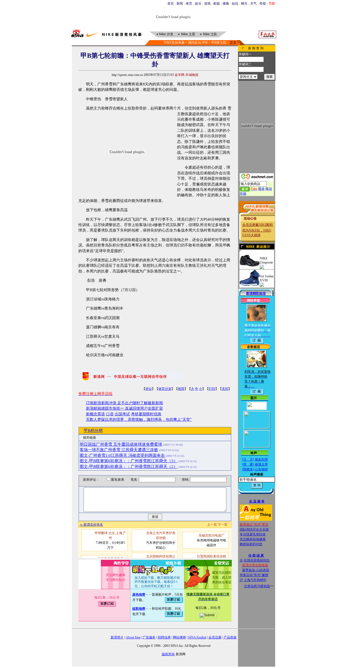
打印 (212, 389)
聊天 (244, 3)
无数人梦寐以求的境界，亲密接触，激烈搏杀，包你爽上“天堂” (139, 420)
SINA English (197, 637)
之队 (210, 34)
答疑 (262, 3)
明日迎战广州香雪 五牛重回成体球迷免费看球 (121, 444)
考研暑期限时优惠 (146, 414)
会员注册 (214, 637)
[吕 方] (248, 459)
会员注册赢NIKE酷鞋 (257, 225)
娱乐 (198, 3)
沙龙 (166, 34)
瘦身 (261, 189)
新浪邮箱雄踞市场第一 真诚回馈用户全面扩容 (124, 408)
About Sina (133, 637)
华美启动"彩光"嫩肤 (254, 575)
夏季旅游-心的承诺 (255, 570)
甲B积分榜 (93, 430)
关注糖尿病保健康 (253, 539)
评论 (148, 389)
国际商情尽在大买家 (254, 529)
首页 (170, 3)
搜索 (226, 3)
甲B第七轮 (218, 42)
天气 (253, 3)
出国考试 (122, 414)
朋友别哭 (261, 459)
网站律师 (179, 637)
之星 (188, 34)
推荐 (181, 389)
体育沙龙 (164, 389)
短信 (235, 3)
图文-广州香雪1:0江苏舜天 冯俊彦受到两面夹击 (122, 455)
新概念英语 (95, 414)
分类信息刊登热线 (257, 586)
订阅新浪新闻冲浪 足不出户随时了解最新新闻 (124, 403)
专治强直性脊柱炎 (253, 534)
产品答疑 (230, 637)
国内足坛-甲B (198, 42)
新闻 (179, 3)
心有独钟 (261, 469)
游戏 (207, 3)
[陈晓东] (248, 469)
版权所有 (168, 654)
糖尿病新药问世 (251, 544)
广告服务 (149, 637)
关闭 (225, 389)
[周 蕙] (248, 464)
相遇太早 (261, 464)
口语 (110, 414)
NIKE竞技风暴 (174, 42)
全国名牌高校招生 (257, 560)
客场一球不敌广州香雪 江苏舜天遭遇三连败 (119, 450)
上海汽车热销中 (255, 580)
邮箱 (216, 3)
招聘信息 (164, 637)
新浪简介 (117, 637)
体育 (189, 3)
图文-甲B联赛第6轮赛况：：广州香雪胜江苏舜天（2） (129, 466)
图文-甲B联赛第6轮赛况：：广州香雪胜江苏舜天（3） (129, 461)
